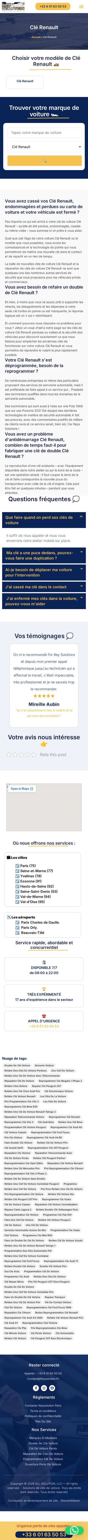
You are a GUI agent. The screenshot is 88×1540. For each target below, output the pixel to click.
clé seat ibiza (46, 1122)
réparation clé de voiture (19, 1080)
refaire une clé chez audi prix (22, 1091)
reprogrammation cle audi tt (61, 1261)
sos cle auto (11, 1271)
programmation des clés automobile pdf (27, 1250)
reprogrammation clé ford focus (50, 1132)
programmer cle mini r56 (37, 1235)
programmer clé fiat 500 (57, 1214)
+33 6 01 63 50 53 (44, 1026)
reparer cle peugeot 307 (46, 1086)
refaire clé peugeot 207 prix (20, 1199)
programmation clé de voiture (41, 1271)
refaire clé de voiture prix (52, 1142)
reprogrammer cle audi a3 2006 (23, 1317)
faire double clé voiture (18, 1142)
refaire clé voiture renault (19, 1096)
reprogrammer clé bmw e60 (20, 1106)
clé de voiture (12, 1225)
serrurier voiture (44, 1065)
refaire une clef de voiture (20, 1189)
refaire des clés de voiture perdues (25, 1070)
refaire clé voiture (15, 1338)
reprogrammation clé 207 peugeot (48, 1147)
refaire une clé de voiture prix (22, 1302)
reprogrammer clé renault (64, 1116)
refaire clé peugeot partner (49, 1158)
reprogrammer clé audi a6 (66, 1127)
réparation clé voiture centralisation (56, 1204)
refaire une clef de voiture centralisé (26, 1255)
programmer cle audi (16, 1276)
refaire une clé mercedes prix (22, 1168)
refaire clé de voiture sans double (24, 1178)
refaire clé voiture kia (61, 1194)
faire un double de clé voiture (22, 1297)
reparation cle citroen (17, 1312)
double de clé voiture (17, 1065)
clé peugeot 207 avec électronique (51, 1338)
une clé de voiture (37, 1225)
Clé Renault (44, 27)
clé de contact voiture (58, 1302)
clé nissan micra (13, 1281)
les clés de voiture (54, 1101)
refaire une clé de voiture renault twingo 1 (29, 1245)
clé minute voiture (15, 1333)
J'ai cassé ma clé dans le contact (35, 587)
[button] (81, 6)
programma (70, 1183)
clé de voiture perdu (16, 1158)
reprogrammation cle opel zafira (23, 1163)
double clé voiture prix (53, 1266)
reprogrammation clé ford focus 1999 (49, 1307)
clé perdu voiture (41, 1333)
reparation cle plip (15, 1328)
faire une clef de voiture (19, 1219)
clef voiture (11, 1235)
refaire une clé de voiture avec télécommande (32, 1075)
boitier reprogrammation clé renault (56, 1312)
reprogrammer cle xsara (56, 1199)
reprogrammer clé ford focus (21, 1261)
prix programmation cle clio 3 (21, 1101)
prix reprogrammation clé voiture (23, 1194)
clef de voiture (13, 1307)
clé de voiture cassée (17, 1204)
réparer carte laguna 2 (17, 1209)
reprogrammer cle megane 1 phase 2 (60, 1080)
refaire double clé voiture (19, 1266)
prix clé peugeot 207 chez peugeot (48, 1281)
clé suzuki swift (13, 1147)
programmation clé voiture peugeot (25, 1127)
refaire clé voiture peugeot (54, 1219)
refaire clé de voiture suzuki (65, 1240)
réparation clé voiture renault (65, 1163)
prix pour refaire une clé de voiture (61, 1189)
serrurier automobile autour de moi (25, 1230)
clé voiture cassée (15, 1132)
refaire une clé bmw (70, 1122)
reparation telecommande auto (53, 1152)
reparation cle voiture (17, 1152)
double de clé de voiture (19, 1286)
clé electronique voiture (59, 1091)
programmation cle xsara (65, 1230)
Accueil (36, 37)
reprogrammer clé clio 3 (18, 1122)
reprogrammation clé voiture (21, 1214)
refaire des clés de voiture (50, 1276)
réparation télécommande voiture (24, 1116)
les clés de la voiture (53, 1096)
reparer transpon (55, 1297)
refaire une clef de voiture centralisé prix (28, 1291)
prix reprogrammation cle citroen (63, 1168)
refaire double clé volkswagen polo (57, 1209)
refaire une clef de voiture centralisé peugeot (31, 1183)
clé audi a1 (11, 1322)
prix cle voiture (13, 1137)
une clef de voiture (62, 1070)
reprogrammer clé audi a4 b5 (44, 1137)
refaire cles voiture (15, 1086)
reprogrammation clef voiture (39, 1322)
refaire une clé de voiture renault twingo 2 (30, 1111)
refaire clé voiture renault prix (65, 1317)
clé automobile (65, 1333)
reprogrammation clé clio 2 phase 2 (25, 1173)
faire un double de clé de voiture (24, 1240)
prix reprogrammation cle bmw (49, 1328)
